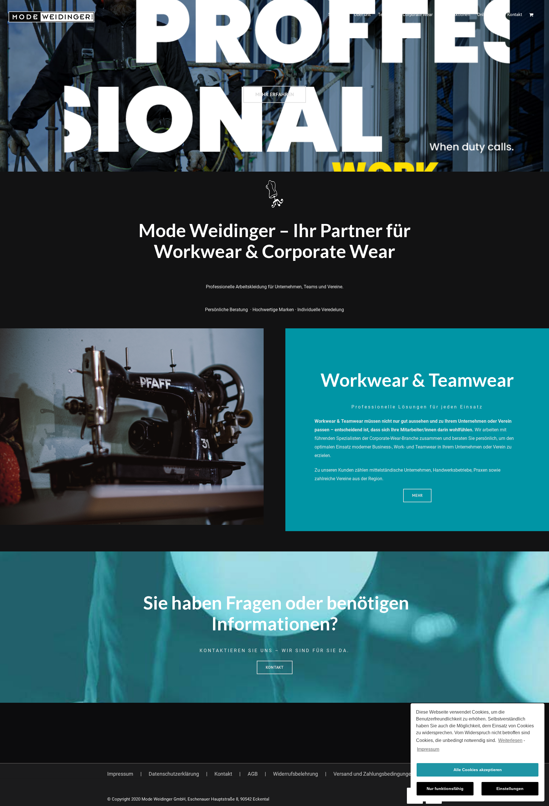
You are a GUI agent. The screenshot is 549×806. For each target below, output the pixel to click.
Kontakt (223, 774)
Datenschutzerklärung (174, 774)
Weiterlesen (510, 740)
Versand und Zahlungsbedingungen (373, 774)
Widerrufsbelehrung (295, 774)
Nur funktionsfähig (445, 788)
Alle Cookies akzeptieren (477, 769)
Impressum (428, 749)
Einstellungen (510, 788)
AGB (253, 774)
